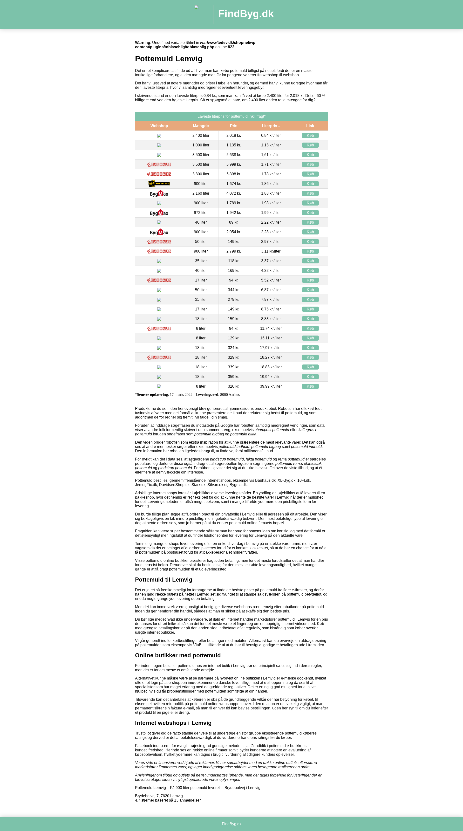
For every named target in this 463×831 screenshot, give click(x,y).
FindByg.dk (246, 13)
